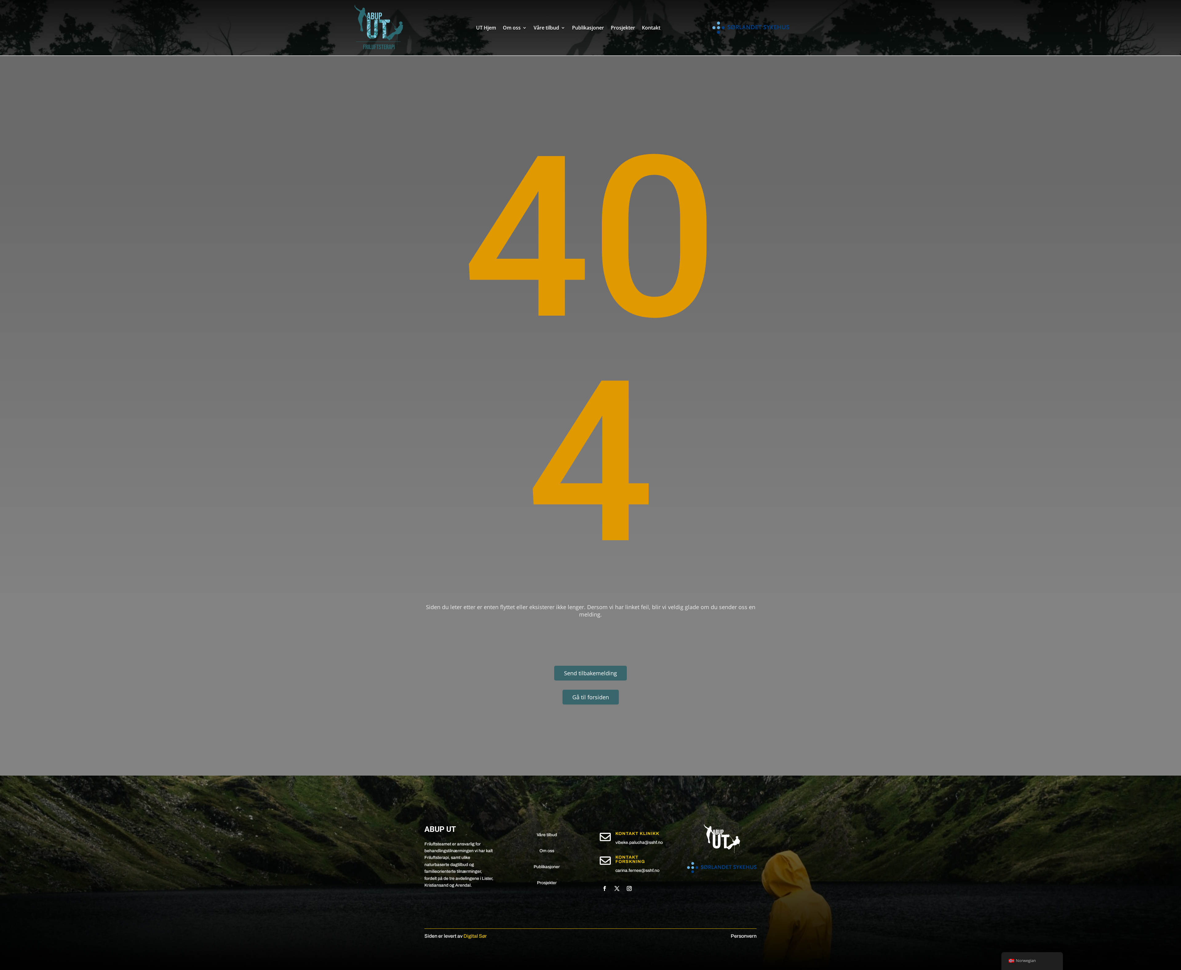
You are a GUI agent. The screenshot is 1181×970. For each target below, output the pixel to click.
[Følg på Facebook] (605, 888)
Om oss (512, 27)
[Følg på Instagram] (629, 888)
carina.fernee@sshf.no (637, 870)
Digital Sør (475, 936)
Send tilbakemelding (590, 673)
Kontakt (651, 27)
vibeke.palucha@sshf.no (639, 842)
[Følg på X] (617, 888)
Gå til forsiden (590, 697)
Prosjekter (623, 27)
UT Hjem (486, 27)
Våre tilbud (546, 27)
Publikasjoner (588, 27)
